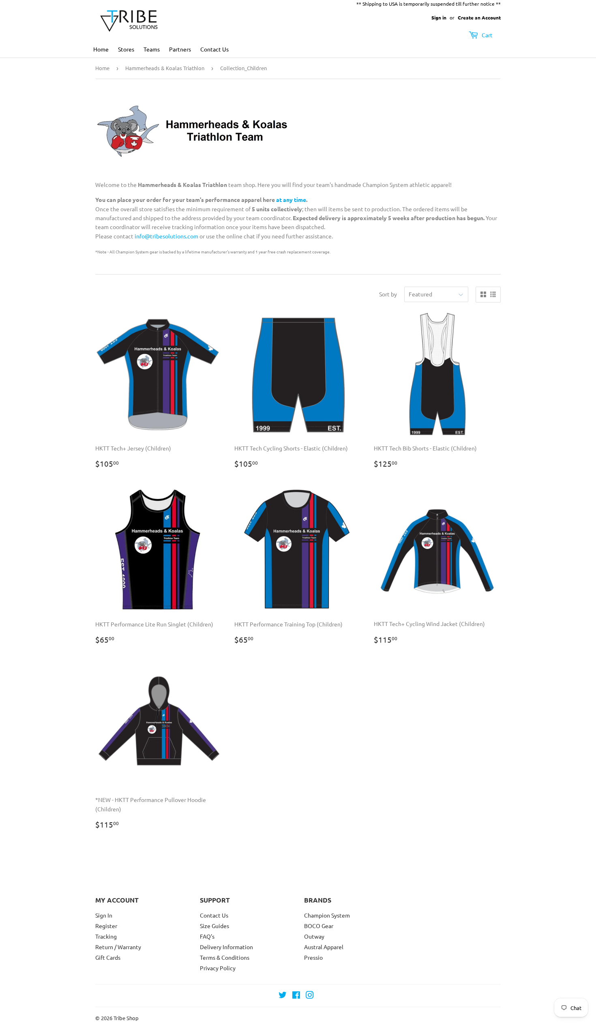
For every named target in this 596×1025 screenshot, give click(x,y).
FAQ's (207, 936)
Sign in (438, 17)
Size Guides (214, 925)
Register (106, 925)
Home (101, 49)
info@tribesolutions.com (166, 236)
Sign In (103, 915)
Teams (152, 49)
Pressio (313, 957)
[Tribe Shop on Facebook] (296, 995)
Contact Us (214, 49)
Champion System (327, 915)
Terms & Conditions (224, 957)
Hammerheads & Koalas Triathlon (164, 67)
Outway (314, 936)
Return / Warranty (118, 946)
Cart (486, 35)
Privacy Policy (218, 967)
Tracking (106, 936)
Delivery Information (226, 946)
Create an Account (479, 17)
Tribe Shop (126, 1017)
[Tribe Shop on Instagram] (310, 995)
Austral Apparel (323, 946)
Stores (126, 49)
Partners (180, 49)
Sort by (388, 294)
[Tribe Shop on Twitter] (283, 995)
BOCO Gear (318, 925)
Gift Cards (107, 957)
